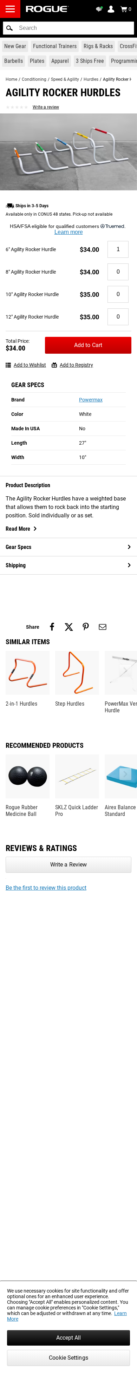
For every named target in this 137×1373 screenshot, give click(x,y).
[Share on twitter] (69, 627)
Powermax (91, 400)
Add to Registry (76, 365)
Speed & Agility (65, 79)
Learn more (68, 232)
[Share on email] (102, 627)
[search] (68, 28)
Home (11, 79)
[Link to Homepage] (47, 9)
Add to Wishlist (30, 365)
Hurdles (91, 79)
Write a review (46, 107)
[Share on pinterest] (85, 627)
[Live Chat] (100, 9)
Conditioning (34, 79)
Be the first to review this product (46, 887)
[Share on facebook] (52, 627)
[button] (9, 28)
